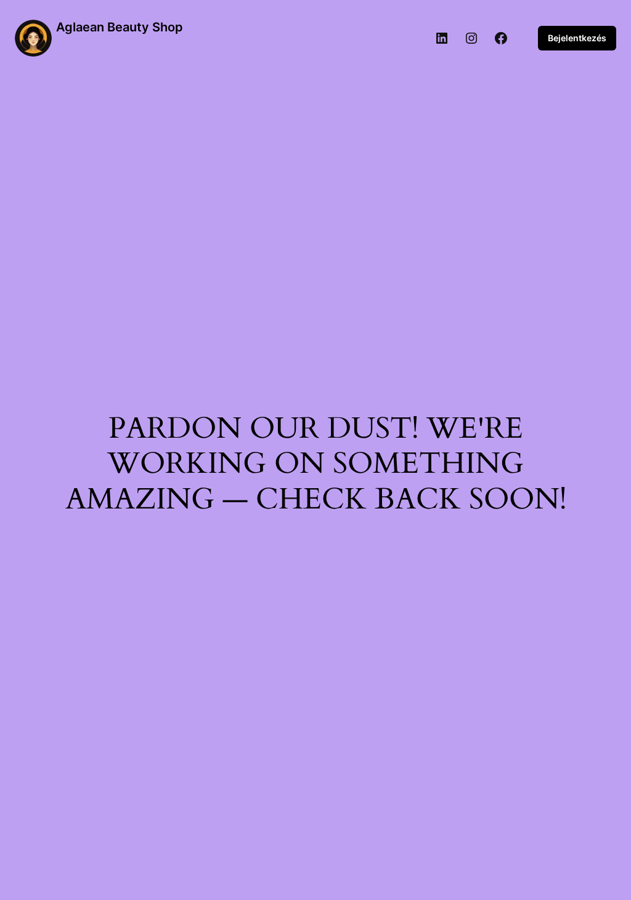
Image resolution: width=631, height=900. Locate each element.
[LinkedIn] (441, 38)
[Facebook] (501, 38)
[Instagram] (471, 38)
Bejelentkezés (577, 38)
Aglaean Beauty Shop (119, 27)
